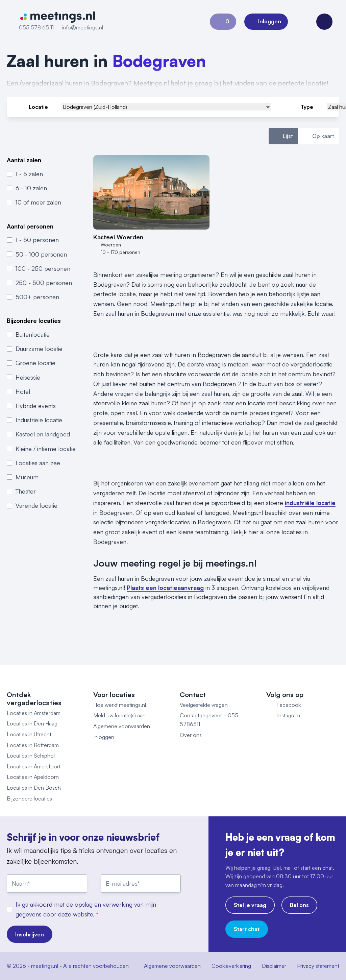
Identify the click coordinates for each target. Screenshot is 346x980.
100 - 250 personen (43, 268)
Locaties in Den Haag (32, 723)
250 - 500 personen (44, 282)
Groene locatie (35, 362)
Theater (26, 491)
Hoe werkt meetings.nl (119, 704)
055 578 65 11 (36, 27)
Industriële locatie (39, 420)
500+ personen (37, 297)
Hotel (23, 391)
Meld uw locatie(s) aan (119, 715)
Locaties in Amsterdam (33, 713)
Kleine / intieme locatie (46, 448)
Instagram (288, 715)
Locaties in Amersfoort (33, 766)
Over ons (191, 735)
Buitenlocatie (33, 334)
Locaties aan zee (38, 463)
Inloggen (103, 737)
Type (307, 107)
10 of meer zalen (38, 202)
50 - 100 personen (41, 254)
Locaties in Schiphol (31, 755)
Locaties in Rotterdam (33, 745)
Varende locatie (36, 505)
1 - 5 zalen (29, 173)
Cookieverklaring (231, 965)
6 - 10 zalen (31, 188)
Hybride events (36, 405)
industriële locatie (310, 502)
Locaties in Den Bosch (34, 787)
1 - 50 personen (37, 239)
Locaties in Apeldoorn (33, 776)
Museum (27, 477)
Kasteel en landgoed (43, 434)
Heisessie (28, 377)
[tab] (283, 136)
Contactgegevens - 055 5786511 (209, 719)
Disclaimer (274, 965)
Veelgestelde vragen (204, 704)
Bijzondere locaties (29, 798)
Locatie (38, 107)
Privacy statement (318, 965)
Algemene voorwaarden (121, 726)
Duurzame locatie (39, 348)
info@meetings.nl (82, 27)
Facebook (289, 704)
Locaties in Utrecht (29, 734)
